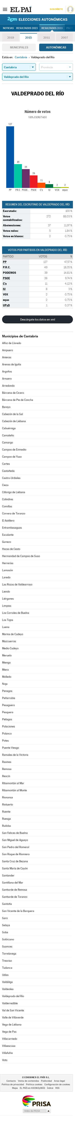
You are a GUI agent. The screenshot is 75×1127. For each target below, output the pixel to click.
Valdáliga (7, 982)
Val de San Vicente (13, 1010)
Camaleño (8, 435)
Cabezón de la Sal (12, 414)
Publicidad (46, 1081)
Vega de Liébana (11, 1024)
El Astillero (8, 520)
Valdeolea (8, 989)
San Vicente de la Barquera (18, 911)
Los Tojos (7, 620)
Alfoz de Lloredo (11, 343)
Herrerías (7, 563)
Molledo (6, 676)
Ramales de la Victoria (15, 754)
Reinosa (6, 769)
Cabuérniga (9, 428)
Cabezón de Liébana (14, 421)
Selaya (6, 925)
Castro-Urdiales (11, 478)
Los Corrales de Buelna (15, 612)
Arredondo (8, 385)
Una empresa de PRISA (36, 1101)
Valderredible (10, 1003)
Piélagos (7, 719)
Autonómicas (56, 47)
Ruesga (6, 818)
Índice (50, 1088)
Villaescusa (8, 1045)
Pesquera (7, 712)
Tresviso (7, 960)
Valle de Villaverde (13, 1017)
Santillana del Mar (12, 882)
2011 (46, 37)
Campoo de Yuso (12, 456)
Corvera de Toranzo (13, 513)
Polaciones (8, 726)
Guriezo (6, 541)
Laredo (6, 577)
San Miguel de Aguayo (15, 840)
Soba (5, 932)
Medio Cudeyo (10, 648)
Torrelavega (9, 953)
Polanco (7, 733)
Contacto (11, 1081)
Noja (5, 683)
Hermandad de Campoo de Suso (21, 556)
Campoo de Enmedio (14, 449)
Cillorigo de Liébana (13, 492)
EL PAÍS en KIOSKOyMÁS (32, 1088)
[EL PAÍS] (20, 9)
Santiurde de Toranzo (14, 896)
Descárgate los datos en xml (37, 319)
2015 (28, 37)
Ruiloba (6, 825)
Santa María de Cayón (15, 868)
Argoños (7, 371)
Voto (4, 1060)
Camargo (7, 442)
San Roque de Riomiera (16, 854)
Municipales (19, 47)
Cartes (6, 463)
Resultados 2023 (27, 28)
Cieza (5, 485)
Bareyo (6, 407)
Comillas (7, 506)
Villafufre (7, 1053)
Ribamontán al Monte (14, 790)
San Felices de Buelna (15, 832)
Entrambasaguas (12, 527)
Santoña (7, 903)
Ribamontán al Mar (13, 783)
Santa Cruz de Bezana (15, 861)
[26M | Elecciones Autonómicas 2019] (38, 19)
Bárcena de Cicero (13, 392)
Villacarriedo (9, 1038)
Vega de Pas (9, 1031)
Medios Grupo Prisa (36, 1110)
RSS (57, 1088)
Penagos (7, 691)
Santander (8, 875)
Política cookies (34, 1084)
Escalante (8, 534)
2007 (64, 37)
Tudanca (7, 967)
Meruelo (7, 655)
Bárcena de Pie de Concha (17, 399)
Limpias (6, 605)
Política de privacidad (13, 1084)
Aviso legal (59, 1081)
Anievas (6, 357)
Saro (5, 918)
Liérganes (8, 598)
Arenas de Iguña (11, 364)
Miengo (6, 662)
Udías (5, 974)
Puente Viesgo (10, 747)
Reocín (6, 776)
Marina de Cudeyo (12, 634)
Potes (5, 740)
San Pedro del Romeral (15, 847)
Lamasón (7, 570)
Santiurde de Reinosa (14, 889)
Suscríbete (56, 9)
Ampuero (7, 350)
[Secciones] (5, 9)
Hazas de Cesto (11, 549)
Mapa (15, 1088)
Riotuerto (7, 804)
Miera (5, 669)
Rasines (6, 762)
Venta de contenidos (28, 1081)
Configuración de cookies (57, 1084)
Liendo (6, 591)
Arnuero (7, 378)
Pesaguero (8, 705)
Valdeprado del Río (13, 996)
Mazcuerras (9, 641)
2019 (10, 37)
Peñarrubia (8, 698)
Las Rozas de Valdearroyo (17, 584)
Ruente (6, 811)
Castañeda (8, 470)
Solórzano (8, 939)
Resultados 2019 (52, 28)
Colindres (7, 499)
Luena (5, 627)
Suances (7, 946)
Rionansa (7, 797)
